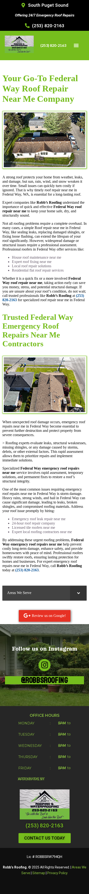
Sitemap (38, 873)
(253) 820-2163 (44, 826)
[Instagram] (44, 665)
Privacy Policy (57, 873)
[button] (76, 45)
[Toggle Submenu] (78, 593)
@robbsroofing (44, 680)
